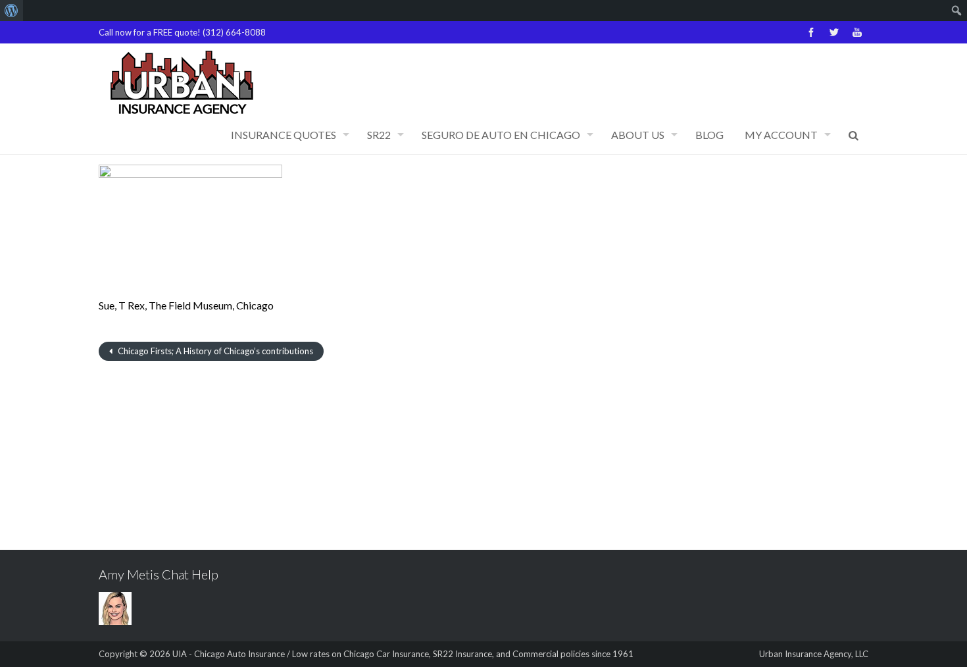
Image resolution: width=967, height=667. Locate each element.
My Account (781, 134)
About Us (637, 134)
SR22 (379, 134)
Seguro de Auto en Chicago (501, 134)
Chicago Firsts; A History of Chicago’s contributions (214, 351)
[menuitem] (11, 10)
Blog (709, 134)
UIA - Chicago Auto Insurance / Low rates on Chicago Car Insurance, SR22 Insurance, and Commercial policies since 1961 (402, 654)
